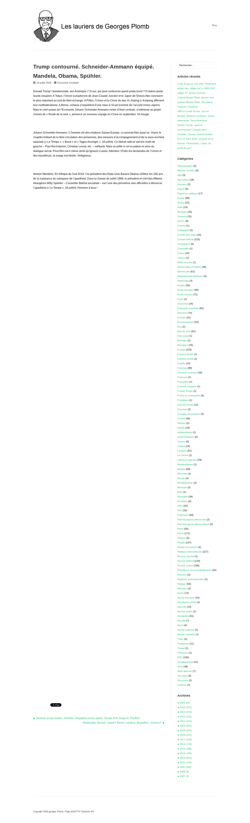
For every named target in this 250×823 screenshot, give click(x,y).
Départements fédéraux (190, 276)
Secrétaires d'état (186, 602)
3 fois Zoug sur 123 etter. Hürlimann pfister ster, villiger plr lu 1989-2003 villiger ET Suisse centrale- (196, 88)
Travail (181, 648)
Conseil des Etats (186, 234)
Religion (181, 583)
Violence (182, 685)
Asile (179, 207)
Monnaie (182, 487)
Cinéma (181, 225)
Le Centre (182, 455)
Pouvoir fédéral (185, 560)
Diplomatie (183, 280)
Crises (180, 253)
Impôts (181, 427)
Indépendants (184, 432)
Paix (179, 510)
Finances (182, 377)
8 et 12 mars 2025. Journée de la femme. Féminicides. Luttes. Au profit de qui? (195, 143)
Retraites (182, 588)
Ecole (180, 299)
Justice (181, 446)
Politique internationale (189, 551)
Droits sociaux (185, 294)
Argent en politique (187, 193)
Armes (180, 202)
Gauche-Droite (185, 404)
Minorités (182, 473)
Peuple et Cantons (187, 547)
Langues (182, 450)
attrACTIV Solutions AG (82, 811)
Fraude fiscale (185, 391)
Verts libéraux (184, 671)
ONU (180, 505)
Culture (181, 257)
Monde (181, 478)
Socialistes (183, 616)
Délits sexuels (184, 262)
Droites (181, 285)
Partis (180, 528)
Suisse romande (186, 634)
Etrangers (182, 345)
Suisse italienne (185, 629)
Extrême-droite (185, 358)
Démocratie (183, 271)
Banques (182, 211)
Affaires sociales (186, 170)
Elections (182, 312)
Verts (180, 666)
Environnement (185, 322)
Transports (183, 643)
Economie (182, 303)
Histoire (181, 423)
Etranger (182, 340)
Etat (179, 326)
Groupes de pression (188, 414)
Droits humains (185, 290)
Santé (180, 593)
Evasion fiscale (185, 354)
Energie (181, 317)
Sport (180, 625)
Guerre (181, 418)
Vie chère (182, 675)
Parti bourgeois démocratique (193, 524)
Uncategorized (185, 662)
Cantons (181, 216)
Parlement (182, 515)
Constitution (183, 244)
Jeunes (181, 441)
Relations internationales (190, 579)
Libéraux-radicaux (187, 459)
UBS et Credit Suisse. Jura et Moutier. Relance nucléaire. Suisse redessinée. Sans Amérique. (196, 116)
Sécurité (181, 606)
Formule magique (186, 386)
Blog (214, 25)
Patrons (181, 538)
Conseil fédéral (185, 239)
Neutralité (182, 496)
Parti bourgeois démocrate (191, 519)
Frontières (182, 400)
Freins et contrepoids (188, 395)
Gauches (182, 409)
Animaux (182, 184)
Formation (182, 381)
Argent (181, 188)
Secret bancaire (185, 597)
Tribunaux (182, 652)
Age (179, 175)
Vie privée (182, 680)
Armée (181, 198)
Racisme (182, 574)
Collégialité (183, 230)
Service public (184, 611)
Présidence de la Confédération (194, 570)
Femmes (182, 368)
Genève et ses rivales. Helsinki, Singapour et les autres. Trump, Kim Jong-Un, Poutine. (88, 718)
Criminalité (183, 248)
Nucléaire (182, 501)
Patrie (180, 533)
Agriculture (183, 179)
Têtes (180, 639)
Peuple (181, 542)
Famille (181, 363)
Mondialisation (185, 482)
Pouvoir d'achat (185, 556)
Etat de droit (183, 331)
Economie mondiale (68, 82)
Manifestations (185, 464)
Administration (185, 165)
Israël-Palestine (185, 436)
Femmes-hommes (187, 372)
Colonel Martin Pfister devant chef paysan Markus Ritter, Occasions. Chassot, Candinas (195, 102)
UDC (179, 657)
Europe (181, 349)
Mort (179, 492)
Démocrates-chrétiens (189, 267)
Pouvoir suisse (185, 565)
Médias (181, 469)
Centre (181, 221)
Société (181, 620)
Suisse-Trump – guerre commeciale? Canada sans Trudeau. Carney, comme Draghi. (195, 130)
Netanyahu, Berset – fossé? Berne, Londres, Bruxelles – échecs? (122, 722)
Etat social (182, 335)
